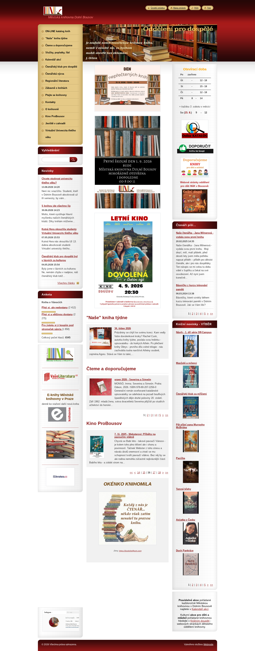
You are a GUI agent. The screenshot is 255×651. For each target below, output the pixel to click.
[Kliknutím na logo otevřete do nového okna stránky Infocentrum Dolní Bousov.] (60, 362)
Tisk (209, 8)
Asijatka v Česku (185, 519)
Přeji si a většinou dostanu (57, 314)
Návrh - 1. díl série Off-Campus (194, 332)
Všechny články (66, 283)
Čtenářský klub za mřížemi (191, 393)
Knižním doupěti (199, 620)
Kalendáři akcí (200, 609)
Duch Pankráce (184, 550)
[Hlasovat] (49, 311)
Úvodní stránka (158, 8)
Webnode (208, 644)
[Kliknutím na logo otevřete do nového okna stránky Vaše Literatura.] (60, 384)
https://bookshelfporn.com (130, 551)
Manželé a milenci (186, 363)
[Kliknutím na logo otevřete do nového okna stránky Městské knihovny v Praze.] (60, 421)
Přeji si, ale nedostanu (55, 307)
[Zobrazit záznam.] (100, 349)
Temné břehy (183, 489)
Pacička (180, 458)
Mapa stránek (179, 8)
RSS (196, 8)
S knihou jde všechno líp (56, 205)
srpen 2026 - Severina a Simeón (132, 379)
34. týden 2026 (122, 328)
